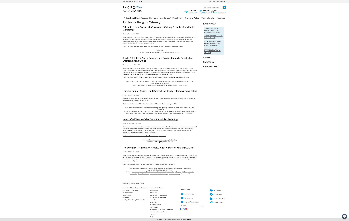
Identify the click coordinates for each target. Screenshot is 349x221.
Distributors (154, 190)
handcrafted (129, 113)
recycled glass (189, 81)
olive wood (137, 113)
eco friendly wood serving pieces (162, 111)
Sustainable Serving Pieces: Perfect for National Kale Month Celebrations (212, 43)
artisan (131, 81)
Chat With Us (189, 198)
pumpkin (180, 168)
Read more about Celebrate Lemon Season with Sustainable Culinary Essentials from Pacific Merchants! (153, 46)
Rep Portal (153, 193)
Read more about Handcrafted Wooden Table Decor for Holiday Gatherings (144, 136)
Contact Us (153, 202)
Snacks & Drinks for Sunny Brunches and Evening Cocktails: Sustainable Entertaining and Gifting (157, 59)
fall (147, 168)
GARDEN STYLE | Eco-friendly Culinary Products (213, 37)
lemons (161, 50)
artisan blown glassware (153, 52)
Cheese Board (147, 111)
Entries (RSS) (126, 183)
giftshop (164, 108)
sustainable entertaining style (160, 83)
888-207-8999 (189, 194)
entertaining (158, 81)
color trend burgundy (143, 108)
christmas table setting (153, 140)
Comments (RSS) (138, 183)
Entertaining (177, 111)
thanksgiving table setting (169, 140)
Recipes (175, 85)
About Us (153, 200)
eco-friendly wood (148, 81)
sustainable (187, 168)
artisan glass (138, 81)
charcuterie (132, 108)
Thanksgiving (160, 109)
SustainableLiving (178, 113)
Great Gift (161, 85)
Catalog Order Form (156, 188)
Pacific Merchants (147, 113)
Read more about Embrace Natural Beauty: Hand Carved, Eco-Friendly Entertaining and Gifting (150, 104)
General (164, 52)
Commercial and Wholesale (158, 212)
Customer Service (155, 205)
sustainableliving (166, 170)
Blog (151, 216)
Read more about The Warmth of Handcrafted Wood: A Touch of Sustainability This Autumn (149, 164)
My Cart (222, 1)
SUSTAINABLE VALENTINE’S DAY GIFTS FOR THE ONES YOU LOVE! (212, 51)
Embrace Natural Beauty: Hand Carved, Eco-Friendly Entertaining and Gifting (160, 91)
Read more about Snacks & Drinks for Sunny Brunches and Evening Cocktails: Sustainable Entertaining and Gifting (156, 77)
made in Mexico (179, 81)
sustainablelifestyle (154, 170)
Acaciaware (133, 111)
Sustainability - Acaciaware (158, 195)
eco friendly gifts (143, 85)
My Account (212, 1)
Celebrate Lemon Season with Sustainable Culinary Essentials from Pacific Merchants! (159, 28)
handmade (168, 85)
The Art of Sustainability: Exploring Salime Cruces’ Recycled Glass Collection (212, 30)
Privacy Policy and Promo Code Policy (161, 209)
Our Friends (154, 207)
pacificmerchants (171, 168)
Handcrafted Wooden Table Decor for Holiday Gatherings (150, 119)
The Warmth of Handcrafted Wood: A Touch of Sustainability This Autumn (158, 147)
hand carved (171, 108)
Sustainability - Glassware (158, 197)
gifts (168, 52)
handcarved (170, 81)
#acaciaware (136, 168)
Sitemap (152, 214)
